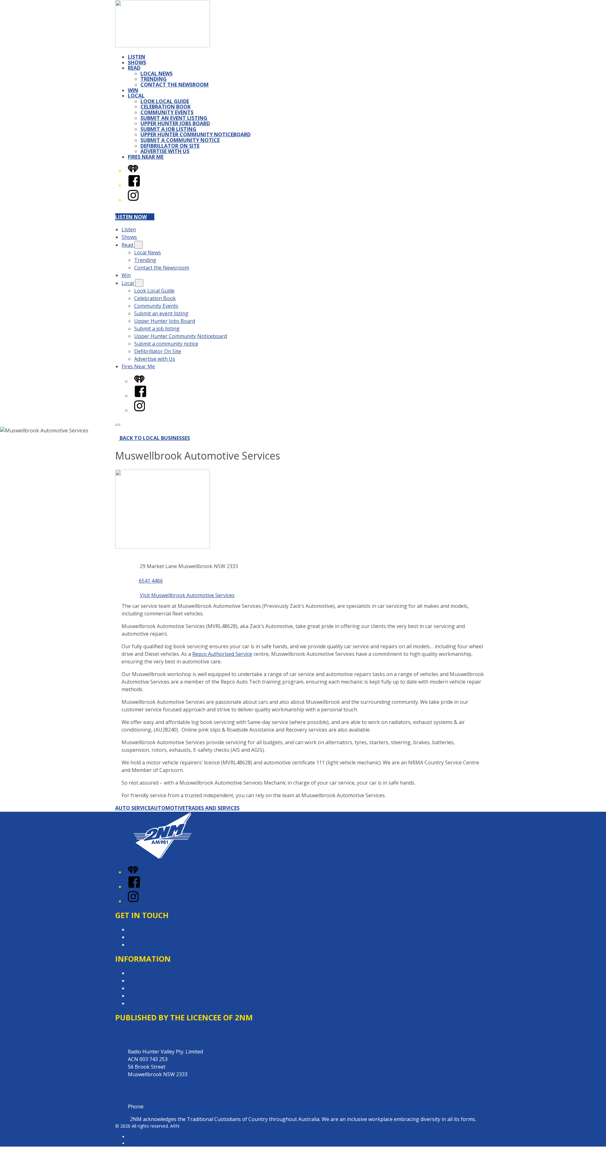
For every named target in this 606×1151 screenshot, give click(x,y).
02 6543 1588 (161, 1106)
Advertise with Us (164, 151)
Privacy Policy (143, 973)
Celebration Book (165, 106)
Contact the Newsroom (174, 84)
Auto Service (133, 807)
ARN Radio (139, 1137)
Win (133, 90)
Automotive (168, 807)
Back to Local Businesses (155, 438)
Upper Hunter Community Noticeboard (195, 134)
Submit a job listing (168, 129)
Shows (137, 62)
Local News (156, 73)
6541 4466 (151, 580)
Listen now (131, 216)
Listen (136, 56)
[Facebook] (134, 185)
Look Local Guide (164, 101)
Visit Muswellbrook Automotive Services (187, 595)
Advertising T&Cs (148, 988)
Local (136, 95)
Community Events (166, 112)
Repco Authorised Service (222, 653)
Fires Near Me (145, 156)
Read (134, 67)
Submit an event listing (173, 118)
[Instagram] (133, 199)
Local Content (144, 1003)
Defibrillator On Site (169, 145)
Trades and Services (212, 807)
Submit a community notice (180, 140)
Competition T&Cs (149, 980)
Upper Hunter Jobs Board (175, 123)
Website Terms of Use (154, 995)
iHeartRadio (140, 1143)
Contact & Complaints (153, 929)
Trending (153, 78)
